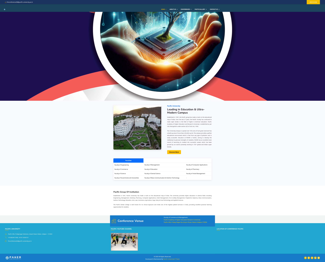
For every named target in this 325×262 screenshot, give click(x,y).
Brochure (313, 2)
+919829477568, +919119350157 (18, 237)
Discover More (174, 152)
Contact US (214, 9)
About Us (173, 9)
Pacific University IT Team (171, 259)
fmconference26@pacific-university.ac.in (20, 2)
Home (163, 9)
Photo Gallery (200, 9)
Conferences (185, 9)
